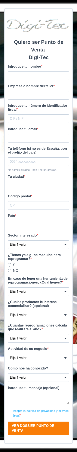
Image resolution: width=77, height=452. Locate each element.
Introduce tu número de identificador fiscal (37, 107)
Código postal (19, 196)
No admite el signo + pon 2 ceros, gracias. (32, 169)
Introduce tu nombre (24, 66)
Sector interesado (22, 235)
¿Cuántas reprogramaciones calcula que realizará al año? (37, 327)
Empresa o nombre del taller (30, 86)
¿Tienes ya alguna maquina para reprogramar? (34, 257)
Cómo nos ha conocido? (28, 368)
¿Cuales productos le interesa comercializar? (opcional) (32, 304)
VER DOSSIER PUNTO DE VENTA (33, 428)
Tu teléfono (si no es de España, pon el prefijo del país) (37, 150)
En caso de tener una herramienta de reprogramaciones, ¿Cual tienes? (38, 280)
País (11, 216)
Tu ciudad (16, 176)
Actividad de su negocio (27, 349)
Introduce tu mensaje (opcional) (33, 388)
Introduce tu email (22, 129)
